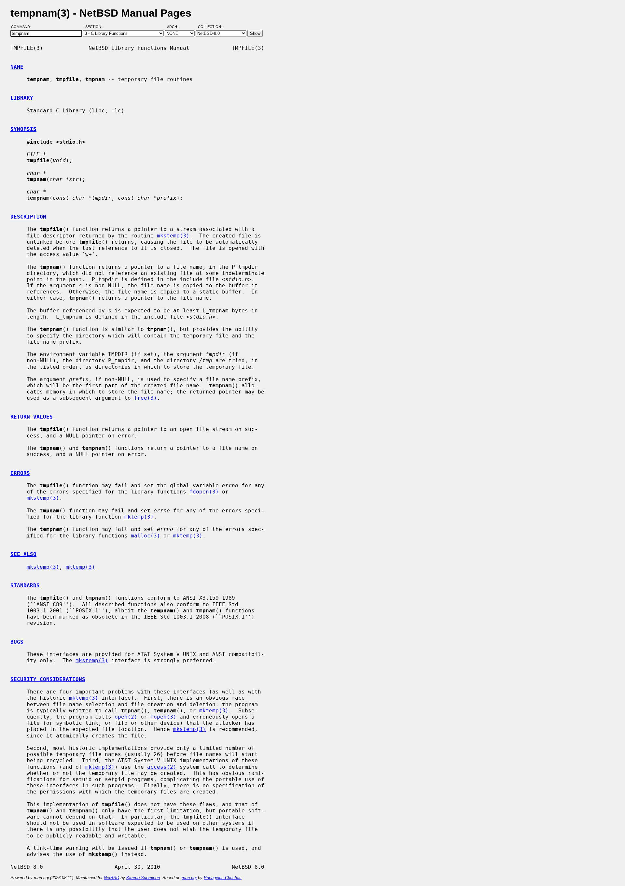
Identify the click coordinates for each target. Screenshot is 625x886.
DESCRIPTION (28, 217)
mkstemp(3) (173, 236)
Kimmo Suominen (143, 877)
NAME (16, 67)
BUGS (16, 642)
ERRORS (20, 473)
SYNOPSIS (23, 129)
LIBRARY (21, 98)
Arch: (175, 27)
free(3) (145, 398)
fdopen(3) (204, 492)
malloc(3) (145, 536)
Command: (23, 27)
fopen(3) (163, 717)
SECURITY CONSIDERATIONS (47, 679)
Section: (95, 27)
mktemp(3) (139, 517)
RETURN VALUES (31, 417)
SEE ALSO (23, 554)
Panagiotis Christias (223, 877)
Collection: (210, 27)
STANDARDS (25, 585)
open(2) (126, 717)
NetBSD (111, 877)
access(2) (161, 767)
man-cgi (189, 877)
